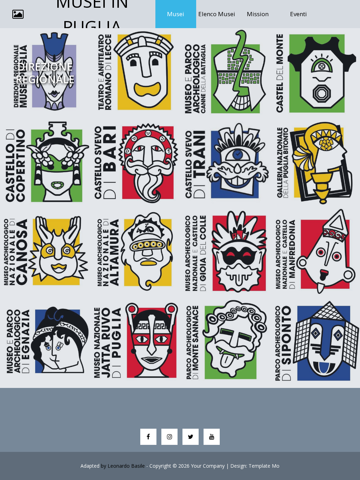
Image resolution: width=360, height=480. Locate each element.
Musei (181, 13)
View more (45, 73)
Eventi (298, 14)
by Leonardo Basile (123, 465)
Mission (258, 14)
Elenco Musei (216, 14)
